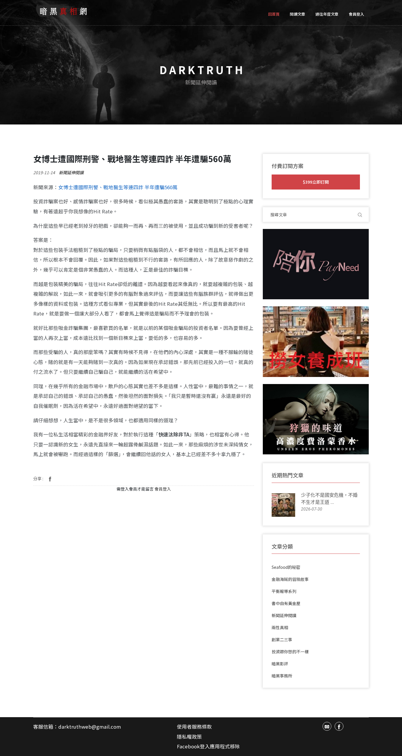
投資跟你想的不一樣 (290, 651)
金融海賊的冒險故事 (290, 579)
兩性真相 (280, 627)
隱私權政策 (189, 736)
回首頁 (274, 14)
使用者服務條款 (194, 726)
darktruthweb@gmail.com (89, 726)
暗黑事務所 (282, 676)
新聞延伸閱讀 (71, 172)
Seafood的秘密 (286, 567)
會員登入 (356, 14)
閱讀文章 (297, 14)
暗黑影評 (280, 664)
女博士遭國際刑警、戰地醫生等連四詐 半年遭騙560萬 (117, 187)
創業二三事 (282, 639)
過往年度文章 (326, 14)
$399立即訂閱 (316, 182)
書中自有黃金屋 (286, 603)
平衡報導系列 (284, 591)
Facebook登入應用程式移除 (208, 746)
